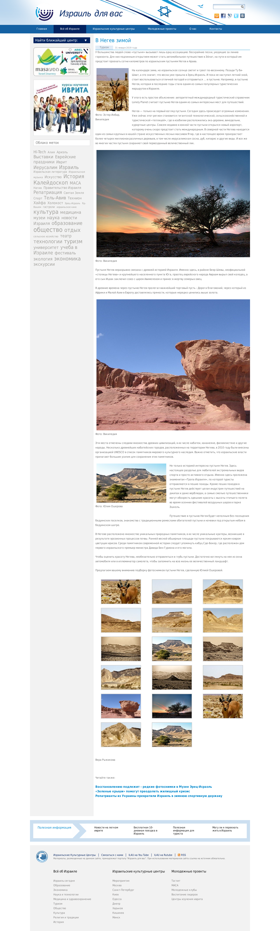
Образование (61, 885)
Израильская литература (50, 171)
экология (42, 259)
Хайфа (39, 202)
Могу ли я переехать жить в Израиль (225, 829)
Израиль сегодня (64, 880)
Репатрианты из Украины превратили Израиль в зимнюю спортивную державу (158, 796)
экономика (67, 258)
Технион (75, 198)
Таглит (176, 880)
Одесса (117, 899)
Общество (59, 908)
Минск (116, 917)
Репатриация (47, 192)
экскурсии (44, 264)
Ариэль (62, 152)
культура (45, 212)
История (73, 176)
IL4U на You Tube (139, 855)
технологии (47, 241)
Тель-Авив (55, 197)
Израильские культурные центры (114, 28)
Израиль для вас (76, 12)
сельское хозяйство (45, 236)
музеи (39, 218)
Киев (115, 894)
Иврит (61, 162)
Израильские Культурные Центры (74, 855)
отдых (72, 230)
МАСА (75, 183)
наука (53, 217)
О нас (192, 28)
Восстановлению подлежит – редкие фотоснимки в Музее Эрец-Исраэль (153, 786)
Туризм (104, 47)
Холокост (55, 203)
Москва (117, 885)
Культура (59, 912)
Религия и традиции (66, 917)
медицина (70, 212)
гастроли (49, 207)
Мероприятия (121, 880)
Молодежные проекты (162, 28)
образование (67, 223)
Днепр (116, 903)
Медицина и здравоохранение (72, 899)
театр (66, 235)
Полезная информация (54, 827)
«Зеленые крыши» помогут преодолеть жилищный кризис (142, 791)
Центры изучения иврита (187, 899)
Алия (51, 152)
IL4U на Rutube (163, 855)
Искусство (53, 177)
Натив (37, 188)
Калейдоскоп (50, 182)
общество (48, 229)
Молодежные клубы (184, 889)
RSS (183, 855)
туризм (73, 241)
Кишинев (118, 912)
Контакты (216, 28)
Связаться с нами (112, 855)
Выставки (43, 156)
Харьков (117, 908)
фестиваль (65, 252)
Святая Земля (74, 193)
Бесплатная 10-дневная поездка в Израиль (145, 830)
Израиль (69, 167)
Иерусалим (45, 167)
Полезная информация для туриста (183, 830)
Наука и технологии (66, 894)
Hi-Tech (39, 152)
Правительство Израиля (62, 188)
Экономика (60, 889)
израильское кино (67, 207)
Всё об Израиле (70, 28)
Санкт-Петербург (123, 889)
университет (46, 247)
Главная (42, 28)
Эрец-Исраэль (72, 203)
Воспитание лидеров (185, 894)
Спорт (37, 198)
